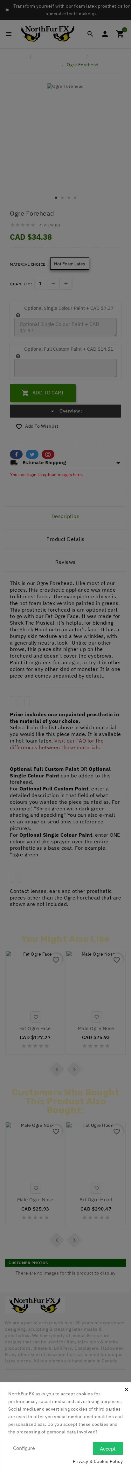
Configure (24, 1448)
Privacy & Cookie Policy (98, 1461)
